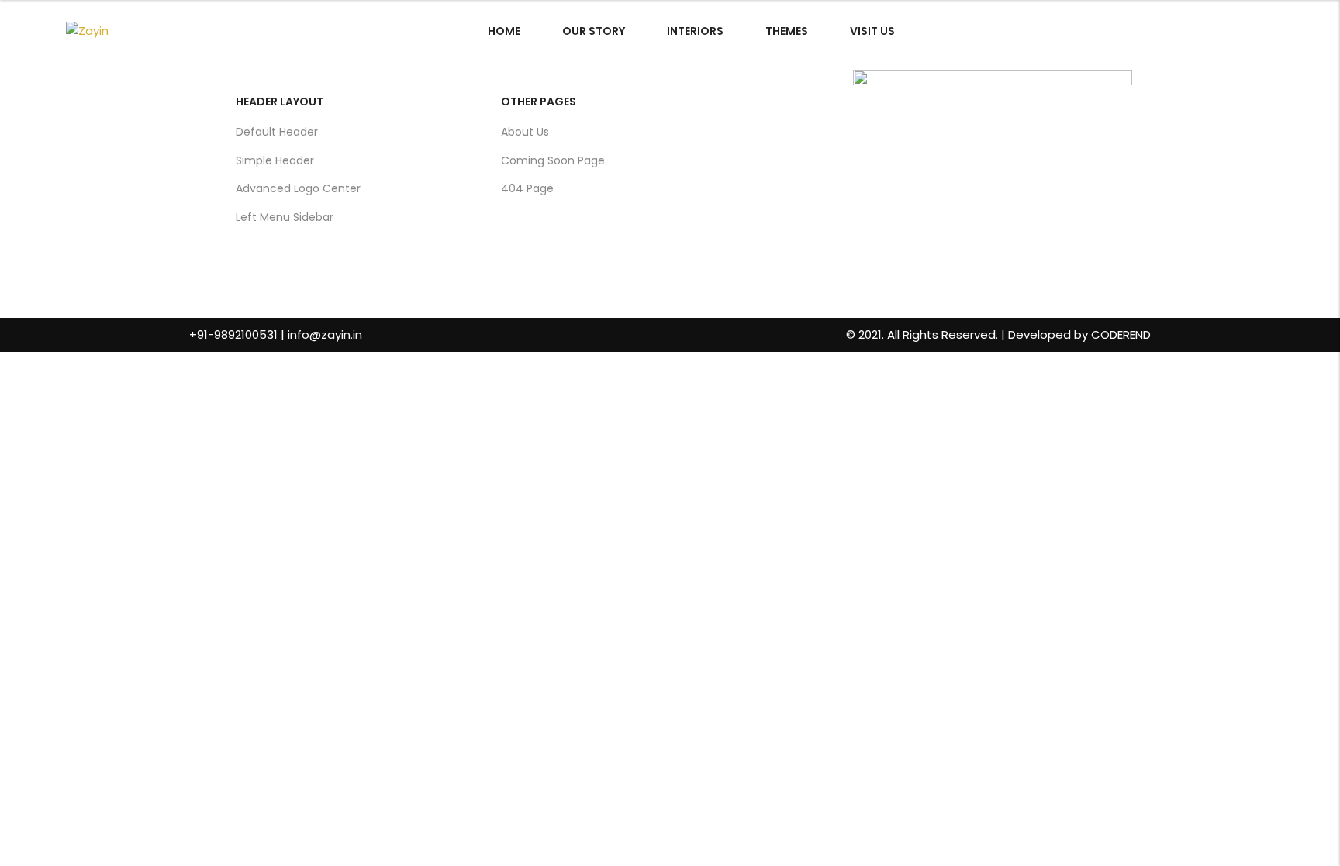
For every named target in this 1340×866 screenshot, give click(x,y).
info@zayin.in (325, 334)
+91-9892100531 (233, 334)
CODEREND (1121, 334)
